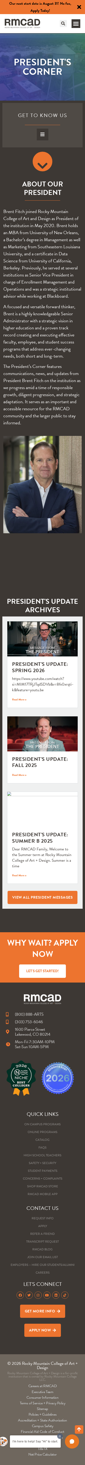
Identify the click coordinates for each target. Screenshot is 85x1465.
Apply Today (39, 10)
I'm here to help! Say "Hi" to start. (35, 1441)
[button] (63, 23)
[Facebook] (20, 1295)
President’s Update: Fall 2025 (40, 762)
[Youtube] (47, 1295)
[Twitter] (29, 1295)
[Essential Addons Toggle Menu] (42, 134)
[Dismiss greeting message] (60, 1436)
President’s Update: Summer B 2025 (40, 838)
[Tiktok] (64, 1295)
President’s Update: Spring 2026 (40, 667)
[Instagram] (38, 1295)
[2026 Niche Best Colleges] (21, 1078)
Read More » (19, 699)
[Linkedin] (56, 1295)
